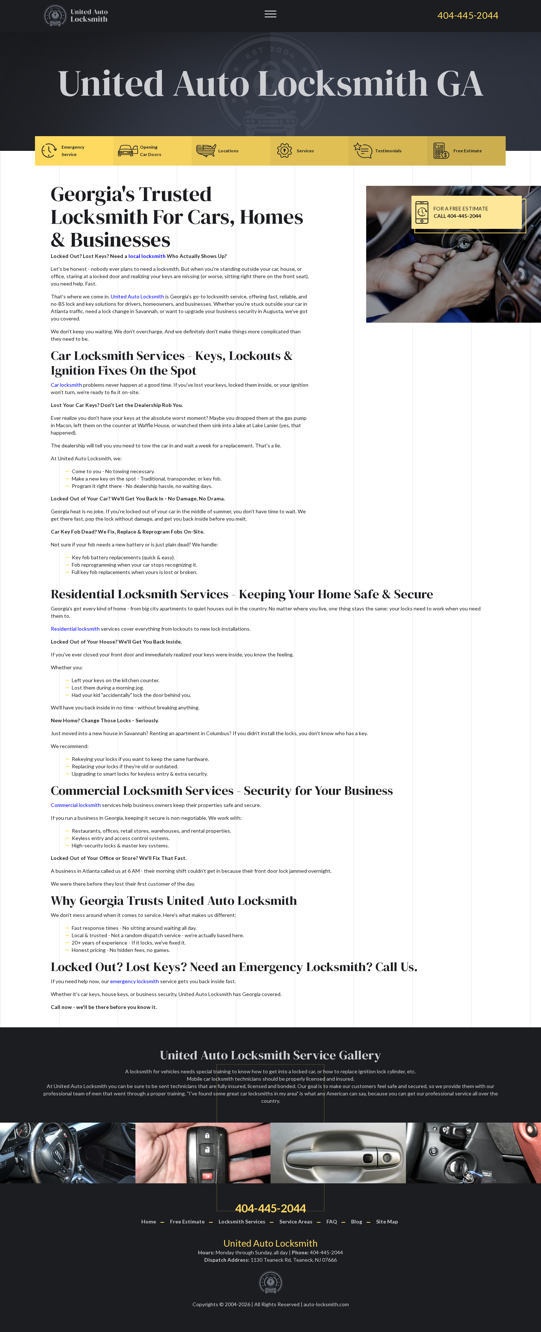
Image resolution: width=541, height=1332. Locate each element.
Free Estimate (187, 1221)
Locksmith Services (242, 1221)
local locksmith (147, 256)
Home (148, 1221)
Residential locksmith (75, 629)
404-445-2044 (270, 1208)
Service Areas (295, 1221)
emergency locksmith (134, 981)
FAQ (331, 1221)
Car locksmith (66, 385)
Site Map (387, 1221)
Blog (356, 1221)
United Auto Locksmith (137, 296)
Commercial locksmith (76, 805)
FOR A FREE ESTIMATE (461, 212)
